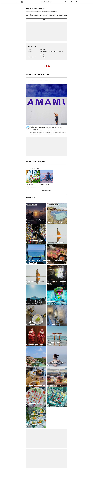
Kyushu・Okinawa (37, 11)
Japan (31, 11)
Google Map (42, 54)
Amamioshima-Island (52, 11)
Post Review (47, 19)
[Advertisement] (46, 31)
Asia (27, 11)
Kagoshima (44, 11)
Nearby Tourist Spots (46, 190)
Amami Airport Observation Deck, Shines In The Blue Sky (45, 128)
